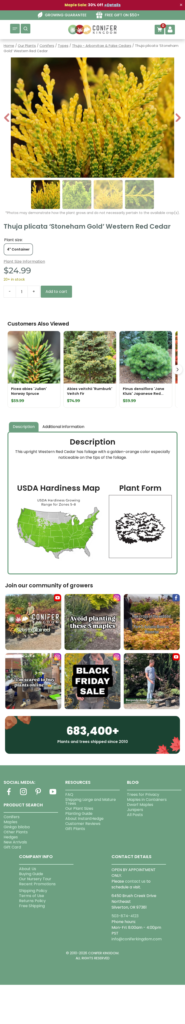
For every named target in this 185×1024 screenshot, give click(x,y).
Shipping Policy (33, 890)
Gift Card (12, 847)
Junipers (135, 809)
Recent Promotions (37, 884)
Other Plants (16, 832)
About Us (27, 869)
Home (9, 45)
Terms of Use (31, 895)
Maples (10, 822)
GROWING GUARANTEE (65, 15)
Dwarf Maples (140, 804)
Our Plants (27, 45)
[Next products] (177, 369)
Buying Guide (31, 874)
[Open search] (25, 28)
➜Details (112, 4)
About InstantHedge (84, 818)
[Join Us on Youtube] (53, 794)
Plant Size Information (24, 261)
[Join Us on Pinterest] (38, 794)
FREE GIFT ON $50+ (122, 15)
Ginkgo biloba (17, 827)
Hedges (11, 837)
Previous (7, 118)
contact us (135, 881)
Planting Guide (78, 813)
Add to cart (56, 291)
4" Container (18, 249)
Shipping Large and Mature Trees (90, 801)
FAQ (69, 794)
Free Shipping (32, 906)
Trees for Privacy (143, 794)
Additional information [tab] (63, 426)
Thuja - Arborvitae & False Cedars (101, 45)
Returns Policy (32, 901)
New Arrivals (15, 842)
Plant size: (13, 240)
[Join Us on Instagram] (23, 794)
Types (63, 45)
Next (178, 118)
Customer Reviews (82, 823)
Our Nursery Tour (35, 879)
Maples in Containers (147, 799)
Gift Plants (75, 828)
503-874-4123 (125, 916)
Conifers (47, 45)
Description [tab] (24, 426)
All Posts (135, 814)
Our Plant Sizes (79, 808)
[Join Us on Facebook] (9, 794)
